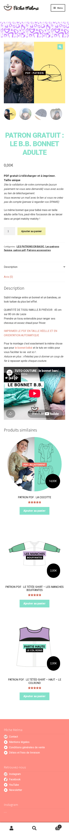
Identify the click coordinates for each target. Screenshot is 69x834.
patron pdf (19, 250)
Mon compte (11, 828)
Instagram (15, 774)
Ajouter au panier (31, 231)
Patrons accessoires (39, 250)
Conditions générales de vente (27, 747)
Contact (13, 736)
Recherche (34, 828)
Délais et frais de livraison (24, 752)
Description (10, 266)
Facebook (15, 779)
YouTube (14, 784)
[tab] (34, 267)
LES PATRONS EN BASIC (30, 246)
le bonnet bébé (23, 347)
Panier (53, 825)
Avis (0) (8, 276)
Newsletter (15, 790)
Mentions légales (19, 742)
